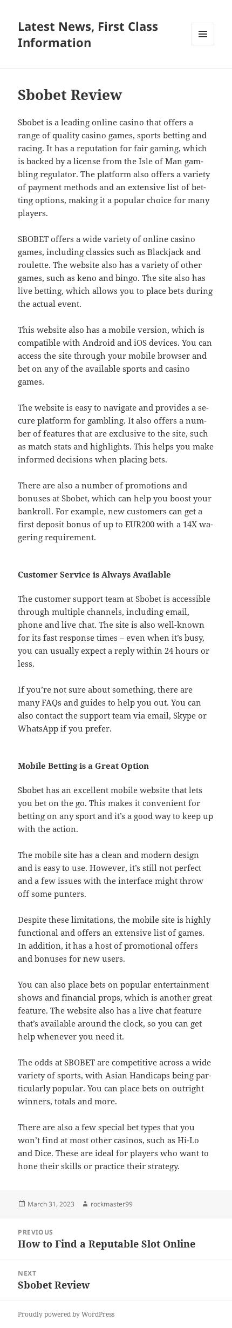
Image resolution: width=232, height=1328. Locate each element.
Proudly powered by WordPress (66, 1314)
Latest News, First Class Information (88, 34)
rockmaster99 (112, 1204)
